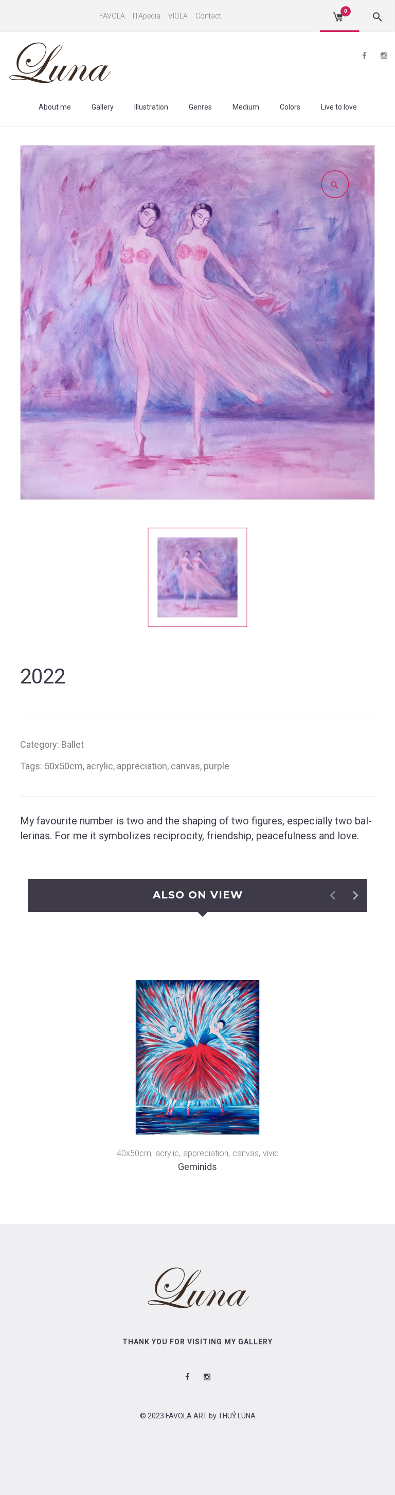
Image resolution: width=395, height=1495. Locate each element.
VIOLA (178, 16)
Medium (245, 107)
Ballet (72, 744)
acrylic (99, 766)
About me (55, 107)
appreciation (142, 766)
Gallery (103, 107)
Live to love (339, 107)
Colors (290, 107)
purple (216, 766)
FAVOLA (112, 16)
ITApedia (146, 16)
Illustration (151, 107)
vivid (271, 1153)
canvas (185, 766)
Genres (200, 107)
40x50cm (134, 1153)
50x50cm (63, 766)
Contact (208, 16)
